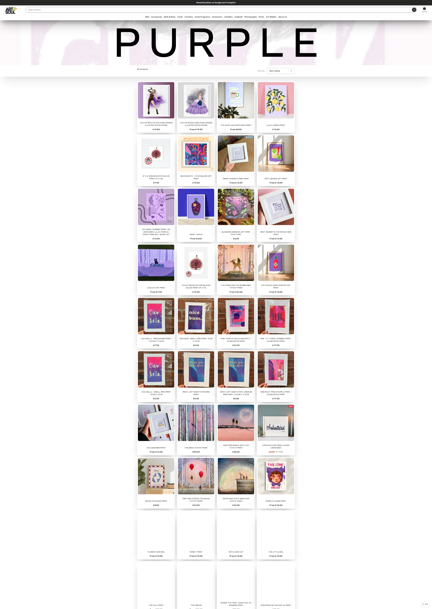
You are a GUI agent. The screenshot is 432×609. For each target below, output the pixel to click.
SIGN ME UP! (216, 313)
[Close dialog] (241, 282)
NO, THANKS (216, 320)
